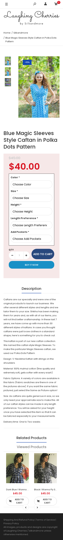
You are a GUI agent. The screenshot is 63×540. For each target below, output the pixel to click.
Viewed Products (31, 446)
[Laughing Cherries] (31, 18)
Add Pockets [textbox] (20, 232)
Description (31, 288)
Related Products (31, 437)
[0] (56, 4)
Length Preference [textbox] (24, 218)
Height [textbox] (16, 204)
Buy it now (31, 265)
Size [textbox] (14, 191)
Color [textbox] (15, 177)
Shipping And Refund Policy (19, 519)
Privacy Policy (11, 523)
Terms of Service (45, 519)
